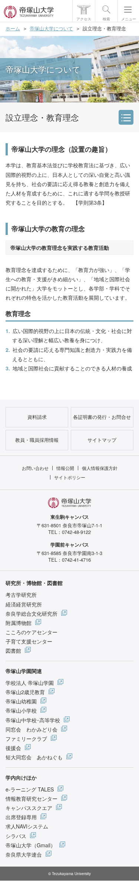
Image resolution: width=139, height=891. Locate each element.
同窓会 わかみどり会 (31, 729)
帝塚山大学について (51, 28)
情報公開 (65, 468)
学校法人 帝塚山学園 (30, 682)
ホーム (13, 28)
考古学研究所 (21, 594)
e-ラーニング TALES (30, 789)
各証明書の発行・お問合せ (102, 416)
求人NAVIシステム (27, 826)
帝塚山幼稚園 (21, 701)
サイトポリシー (69, 477)
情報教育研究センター (31, 798)
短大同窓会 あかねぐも (34, 757)
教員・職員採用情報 (37, 439)
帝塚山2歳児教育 (25, 692)
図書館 (13, 650)
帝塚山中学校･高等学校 (33, 720)
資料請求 (37, 416)
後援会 (13, 748)
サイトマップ (101, 439)
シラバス (16, 836)
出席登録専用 (21, 817)
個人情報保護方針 (100, 468)
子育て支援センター (29, 641)
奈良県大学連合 (24, 854)
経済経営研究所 (24, 604)
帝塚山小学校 (21, 710)
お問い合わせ (35, 468)
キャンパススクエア (29, 807)
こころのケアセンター (31, 632)
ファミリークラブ (26, 738)
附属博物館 (19, 622)
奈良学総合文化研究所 (31, 613)
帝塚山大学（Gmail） (31, 845)
